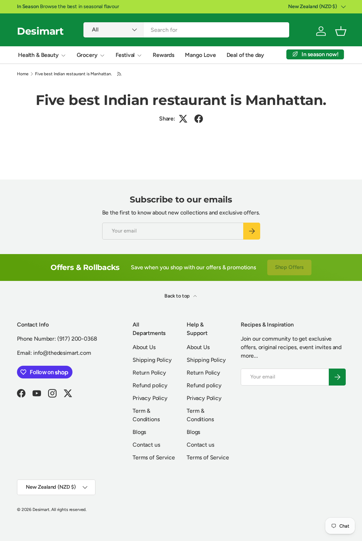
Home (22, 74)
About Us (144, 347)
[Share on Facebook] (198, 119)
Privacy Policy (150, 398)
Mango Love (200, 55)
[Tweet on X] (183, 119)
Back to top (177, 296)
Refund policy (150, 385)
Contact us (146, 444)
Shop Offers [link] (289, 267)
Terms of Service (154, 457)
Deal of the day (245, 55)
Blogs (139, 432)
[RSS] (119, 73)
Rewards (163, 55)
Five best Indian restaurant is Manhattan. (73, 74)
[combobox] (186, 29)
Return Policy (149, 372)
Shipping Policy (152, 360)
